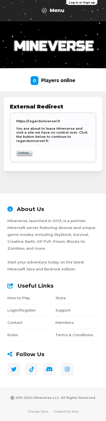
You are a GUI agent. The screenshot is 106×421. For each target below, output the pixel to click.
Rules (12, 335)
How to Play (18, 298)
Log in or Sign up (82, 2)
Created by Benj (66, 411)
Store (60, 298)
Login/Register (21, 310)
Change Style (37, 411)
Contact (14, 322)
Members (64, 322)
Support (63, 310)
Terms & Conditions (74, 335)
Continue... (24, 153)
